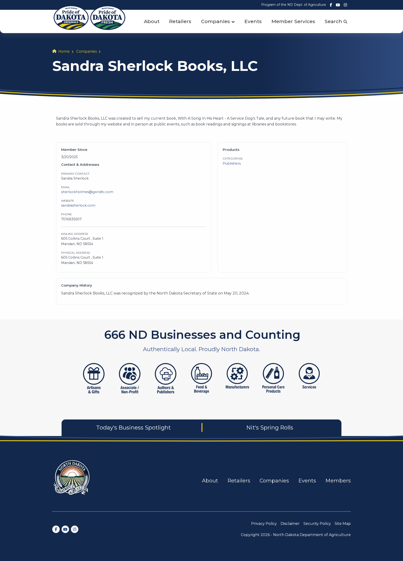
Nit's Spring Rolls (269, 427)
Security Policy (317, 523)
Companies (215, 21)
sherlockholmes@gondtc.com (87, 192)
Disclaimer (290, 523)
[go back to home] (71, 480)
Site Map (343, 523)
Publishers (232, 163)
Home (64, 51)
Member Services (293, 21)
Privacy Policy (264, 523)
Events (253, 21)
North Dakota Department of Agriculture (312, 535)
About (152, 21)
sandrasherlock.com (78, 205)
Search (334, 21)
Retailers (180, 21)
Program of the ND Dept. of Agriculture (293, 5)
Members (338, 481)
